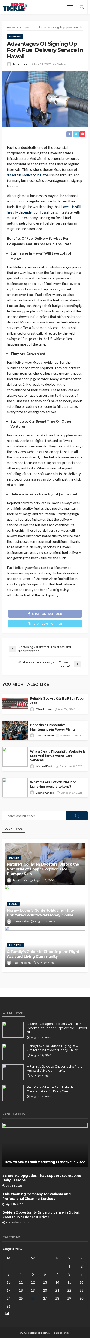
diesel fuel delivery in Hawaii (29, 175)
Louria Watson (45, 792)
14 (57, 1282)
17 (8, 1290)
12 (33, 1282)
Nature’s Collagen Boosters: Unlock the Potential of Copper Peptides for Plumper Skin (43, 869)
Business (15, 36)
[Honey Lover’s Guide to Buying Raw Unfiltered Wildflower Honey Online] (13, 1052)
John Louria (20, 64)
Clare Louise (44, 709)
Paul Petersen (45, 735)
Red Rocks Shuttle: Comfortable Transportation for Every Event (50, 1089)
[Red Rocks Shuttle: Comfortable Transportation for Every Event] (13, 1093)
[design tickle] (15, 7)
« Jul (5, 1313)
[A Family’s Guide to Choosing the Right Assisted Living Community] (13, 1072)
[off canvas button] (70, 7)
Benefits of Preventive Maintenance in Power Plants (52, 727)
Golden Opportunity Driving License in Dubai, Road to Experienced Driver (41, 1214)
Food (13, 903)
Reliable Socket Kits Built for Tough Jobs (57, 701)
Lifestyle (15, 945)
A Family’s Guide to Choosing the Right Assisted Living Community (43, 954)
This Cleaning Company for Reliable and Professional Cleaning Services (36, 1196)
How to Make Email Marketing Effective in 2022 (45, 1162)
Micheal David (44, 766)
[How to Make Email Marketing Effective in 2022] (45, 1145)
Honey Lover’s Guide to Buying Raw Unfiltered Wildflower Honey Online (40, 912)
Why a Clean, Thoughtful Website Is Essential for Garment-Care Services (57, 756)
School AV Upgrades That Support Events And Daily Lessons (41, 1178)
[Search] (82, 7)
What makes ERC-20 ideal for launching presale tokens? (53, 784)
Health (14, 857)
